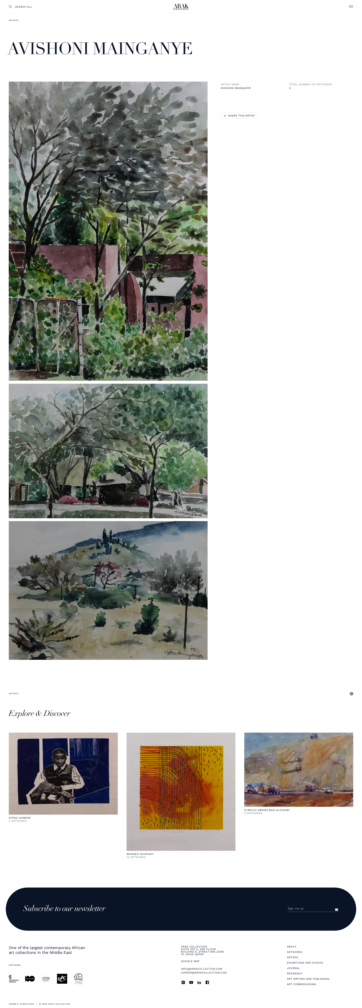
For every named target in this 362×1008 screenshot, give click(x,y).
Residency (294, 973)
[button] (351, 6)
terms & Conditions (21, 1004)
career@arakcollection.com (204, 972)
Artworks (294, 952)
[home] (181, 7)
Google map (190, 961)
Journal (293, 968)
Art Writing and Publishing (308, 979)
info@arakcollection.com (201, 968)
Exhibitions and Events (305, 962)
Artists (13, 20)
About (291, 946)
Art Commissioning (301, 984)
